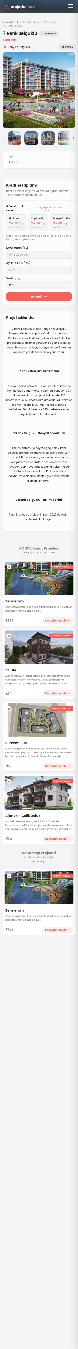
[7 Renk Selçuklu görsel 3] (31, 138)
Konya (39, 22)
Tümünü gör (39, 861)
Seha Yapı (10, 40)
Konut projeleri (25, 22)
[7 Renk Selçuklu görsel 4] (48, 138)
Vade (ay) (13, 278)
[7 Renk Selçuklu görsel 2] (14, 138)
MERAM (66, 566)
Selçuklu (51, 22)
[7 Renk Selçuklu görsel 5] (64, 138)
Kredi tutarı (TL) (17, 248)
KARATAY (65, 708)
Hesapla (37, 296)
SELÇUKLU (65, 635)
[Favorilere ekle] (9, 567)
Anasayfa (9, 22)
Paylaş (69, 46)
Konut (13, 162)
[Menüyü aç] (70, 6)
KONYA (57, 566)
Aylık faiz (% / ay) (18, 263)
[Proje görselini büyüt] (39, 90)
